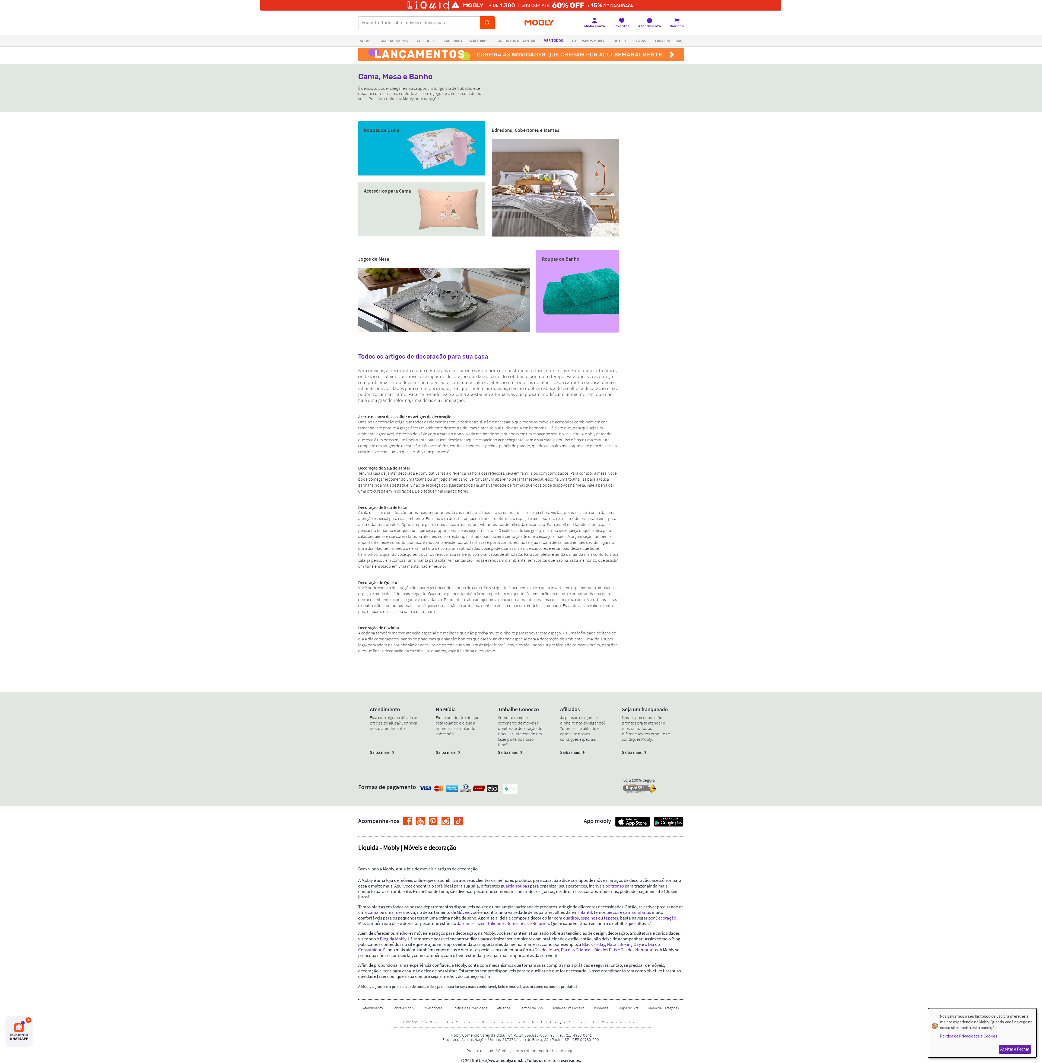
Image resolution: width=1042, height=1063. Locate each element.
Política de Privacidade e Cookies (968, 1036)
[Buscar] (487, 22)
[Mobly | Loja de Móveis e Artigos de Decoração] (539, 23)
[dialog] (982, 1033)
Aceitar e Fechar (1014, 1049)
